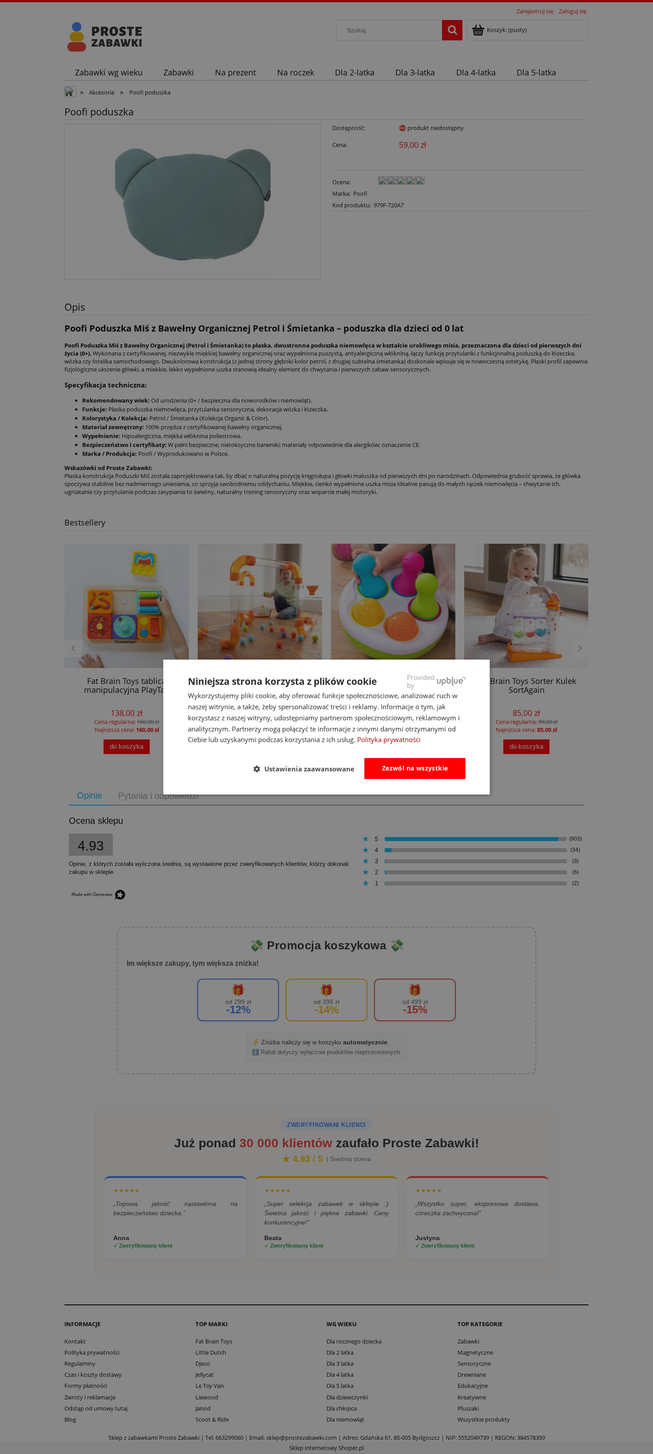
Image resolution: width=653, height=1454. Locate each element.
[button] (308, 769)
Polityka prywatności (389, 739)
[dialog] (326, 727)
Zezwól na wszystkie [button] (415, 768)
